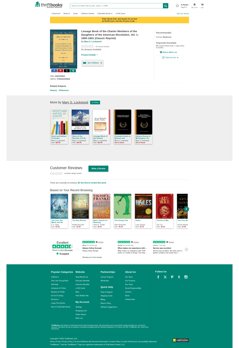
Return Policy (106, 303)
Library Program (107, 277)
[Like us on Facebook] (158, 277)
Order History (81, 314)
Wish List (79, 318)
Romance (55, 299)
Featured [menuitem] (55, 13)
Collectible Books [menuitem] (104, 13)
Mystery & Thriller (58, 292)
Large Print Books (58, 303)
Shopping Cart (81, 311)
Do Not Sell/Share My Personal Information (91, 342)
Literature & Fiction (58, 288)
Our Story (129, 277)
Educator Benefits (83, 281)
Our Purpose (130, 281)
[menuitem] (184, 5)
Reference (64, 90)
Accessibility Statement (148, 342)
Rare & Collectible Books (60, 307)
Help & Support (107, 292)
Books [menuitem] (66, 13)
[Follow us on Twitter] (165, 277)
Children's (55, 277)
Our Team (129, 284)
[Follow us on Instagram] (186, 277)
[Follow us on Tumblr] (179, 277)
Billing (103, 299)
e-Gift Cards (80, 288)
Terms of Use (55, 342)
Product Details (88, 55)
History (53, 90)
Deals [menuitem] (75, 13)
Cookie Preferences (129, 342)
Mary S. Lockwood (92, 41)
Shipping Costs (106, 296)
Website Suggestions (109, 307)
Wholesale (105, 281)
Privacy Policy (67, 342)
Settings (79, 307)
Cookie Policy (115, 342)
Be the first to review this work (92, 183)
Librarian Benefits (82, 284)
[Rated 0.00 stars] (87, 46)
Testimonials (130, 299)
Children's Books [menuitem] (87, 13)
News (127, 296)
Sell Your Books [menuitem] (183, 14)
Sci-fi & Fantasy (57, 296)
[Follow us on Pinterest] (172, 277)
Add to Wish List (170, 52)
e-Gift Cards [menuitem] (120, 13)
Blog (77, 292)
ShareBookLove (82, 277)
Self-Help (54, 284)
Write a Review (98, 169)
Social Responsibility (133, 288)
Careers (128, 292)
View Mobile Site (82, 296)
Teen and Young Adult (59, 281)
